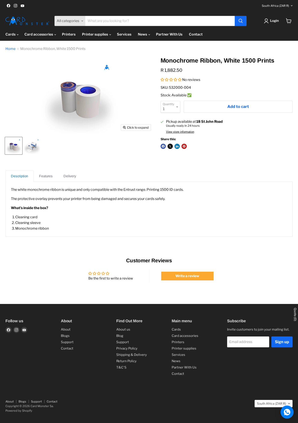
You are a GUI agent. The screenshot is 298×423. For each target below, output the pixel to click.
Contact (196, 34)
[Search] (241, 21)
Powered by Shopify (18, 410)
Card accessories (39, 34)
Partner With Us (169, 34)
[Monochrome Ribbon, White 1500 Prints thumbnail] (13, 145)
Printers (68, 34)
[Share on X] (170, 146)
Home (10, 49)
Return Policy (126, 361)
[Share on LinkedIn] (177, 146)
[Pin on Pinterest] (184, 146)
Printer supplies (95, 34)
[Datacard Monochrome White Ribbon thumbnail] (32, 145)
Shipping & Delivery (131, 355)
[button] (171, 80)
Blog (119, 336)
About (65, 329)
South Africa (275, 5)
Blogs (65, 336)
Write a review (187, 276)
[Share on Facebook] (163, 146)
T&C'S (121, 367)
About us (123, 329)
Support (67, 342)
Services (124, 34)
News (143, 34)
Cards (10, 34)
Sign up (282, 341)
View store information (180, 131)
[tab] (19, 176)
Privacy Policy (126, 348)
